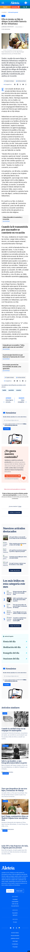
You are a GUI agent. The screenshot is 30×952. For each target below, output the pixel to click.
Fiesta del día (9, 641)
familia (4, 390)
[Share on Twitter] (20, 84)
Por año (15, 922)
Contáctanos (15, 944)
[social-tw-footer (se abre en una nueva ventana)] (16, 928)
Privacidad (15, 947)
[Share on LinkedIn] (17, 84)
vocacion (18, 390)
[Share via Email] (23, 84)
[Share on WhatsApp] (25, 84)
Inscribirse (6, 428)
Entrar (19, 506)
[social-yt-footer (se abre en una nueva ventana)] (10, 928)
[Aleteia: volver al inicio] (15, 2)
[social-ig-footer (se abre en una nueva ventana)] (19, 928)
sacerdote (11, 390)
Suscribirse (10, 891)
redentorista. (23, 276)
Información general (13, 12)
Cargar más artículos (15, 570)
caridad (5, 713)
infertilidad (5, 773)
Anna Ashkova (18, 27)
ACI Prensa (22, 128)
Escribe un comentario (15, 512)
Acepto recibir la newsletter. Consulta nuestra (15, 424)
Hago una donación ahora (12, 476)
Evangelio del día (11, 653)
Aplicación (15, 915)
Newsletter (15, 913)
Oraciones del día (11, 658)
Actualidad (4, 12)
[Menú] (5, 3)
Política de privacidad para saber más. (15, 424)
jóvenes (5, 830)
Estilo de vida (15, 903)
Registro (5, 7)
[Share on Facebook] (14, 84)
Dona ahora (14, 7)
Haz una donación (15, 935)
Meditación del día (12, 647)
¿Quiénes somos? (15, 938)
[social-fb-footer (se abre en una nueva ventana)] (13, 928)
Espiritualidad (15, 901)
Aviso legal (15, 941)
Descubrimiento (15, 906)
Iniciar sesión (19, 891)
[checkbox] (3, 424)
